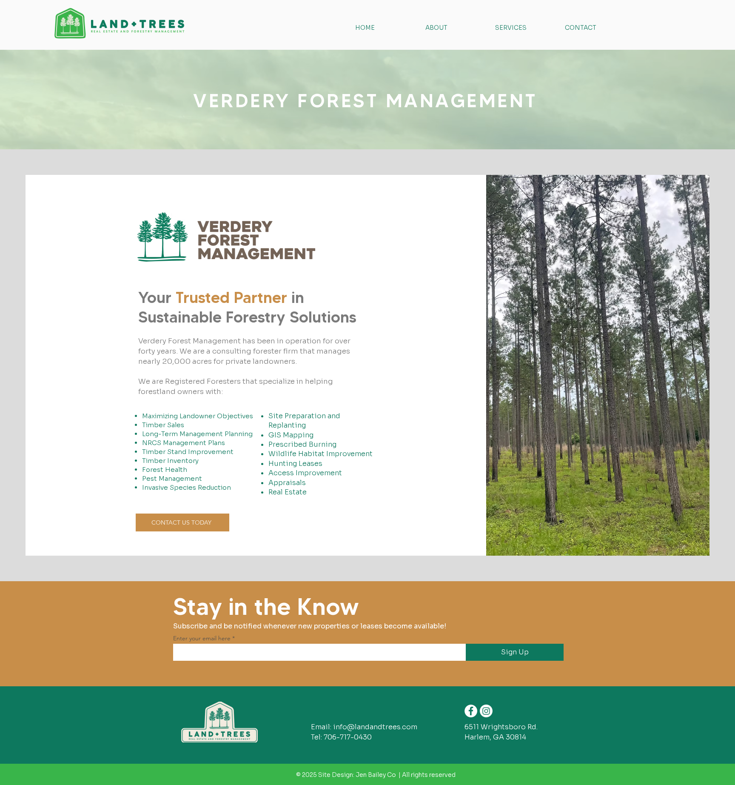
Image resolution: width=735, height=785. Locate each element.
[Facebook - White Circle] (470, 711)
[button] (523, 27)
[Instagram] (486, 711)
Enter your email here (202, 638)
